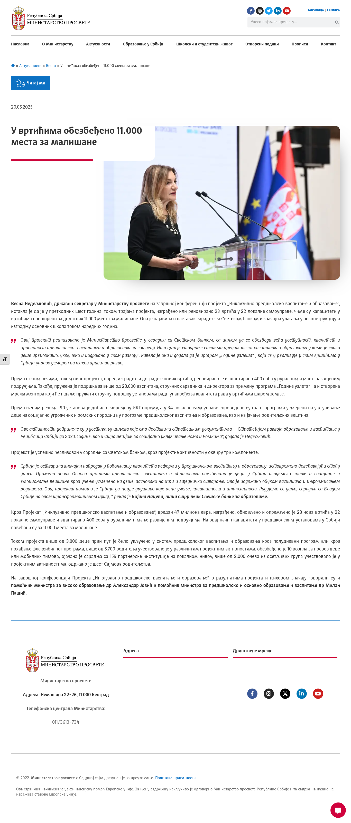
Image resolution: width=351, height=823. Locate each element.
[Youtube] (287, 11)
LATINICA (333, 10)
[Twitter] (269, 11)
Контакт (328, 44)
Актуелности (98, 44)
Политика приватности (175, 778)
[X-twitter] (285, 694)
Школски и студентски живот (204, 44)
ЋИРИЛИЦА (316, 10)
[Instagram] (260, 11)
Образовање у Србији (143, 44)
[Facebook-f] (251, 11)
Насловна (20, 44)
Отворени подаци (262, 44)
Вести (51, 66)
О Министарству (57, 44)
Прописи (300, 44)
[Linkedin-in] (278, 11)
